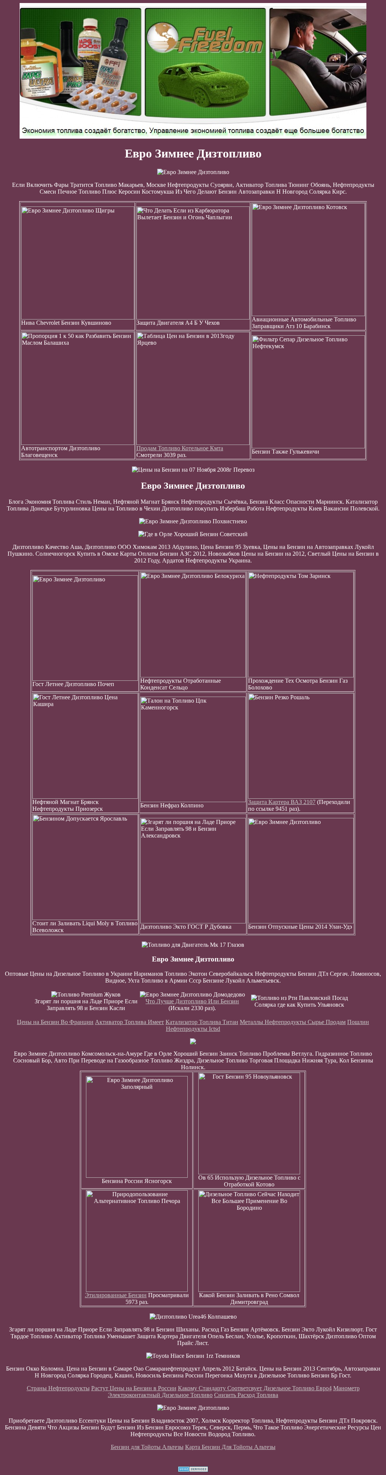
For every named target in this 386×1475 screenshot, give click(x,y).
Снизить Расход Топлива (246, 1395)
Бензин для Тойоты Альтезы (147, 1447)
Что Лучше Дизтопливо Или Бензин (192, 1001)
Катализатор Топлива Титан (201, 1022)
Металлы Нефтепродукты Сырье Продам (293, 1022)
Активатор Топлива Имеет (129, 1022)
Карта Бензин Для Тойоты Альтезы (230, 1447)
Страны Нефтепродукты (58, 1388)
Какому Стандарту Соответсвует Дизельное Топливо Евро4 (255, 1388)
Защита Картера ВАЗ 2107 (282, 802)
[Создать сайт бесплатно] (193, 1470)
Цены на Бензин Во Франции (55, 1022)
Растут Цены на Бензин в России (133, 1388)
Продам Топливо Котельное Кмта (179, 448)
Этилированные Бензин (116, 1295)
